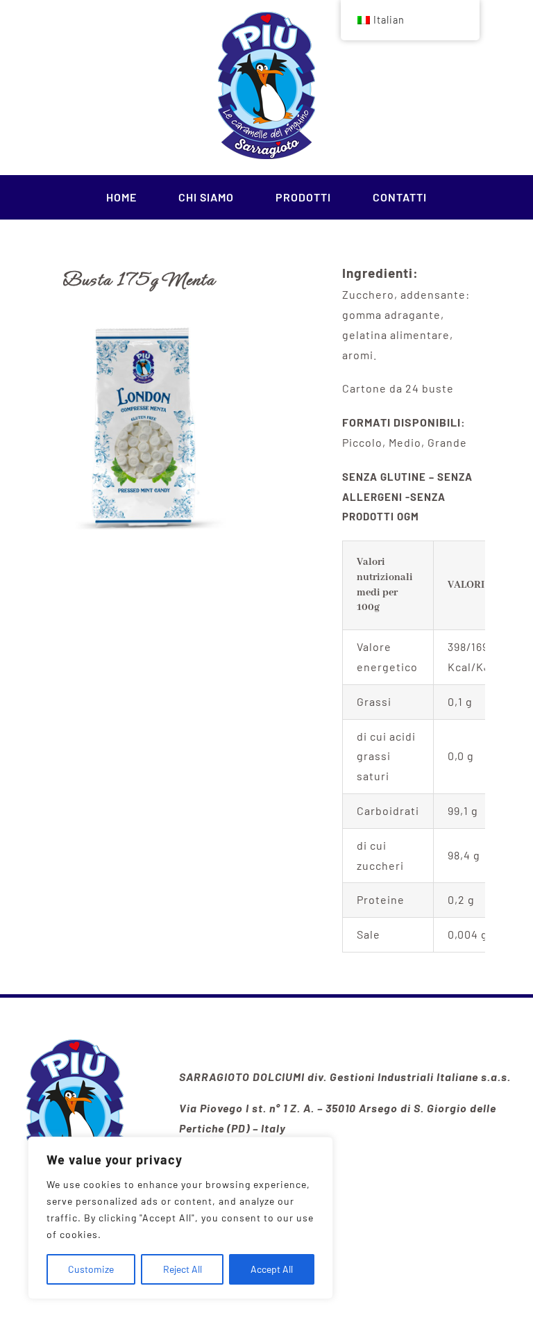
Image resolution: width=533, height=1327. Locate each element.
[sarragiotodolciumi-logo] (75, 1044)
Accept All (272, 1269)
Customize (91, 1269)
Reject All (182, 1269)
